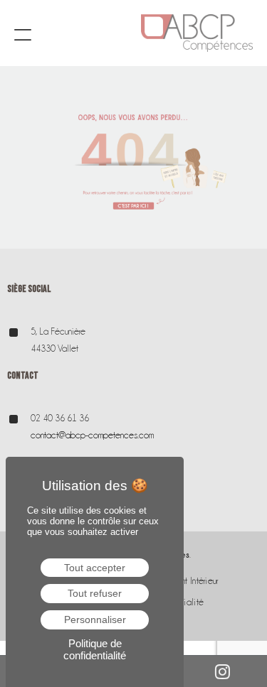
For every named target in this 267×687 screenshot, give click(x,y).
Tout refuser (95, 593)
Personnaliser (95, 619)
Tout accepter (94, 567)
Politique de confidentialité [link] (94, 649)
